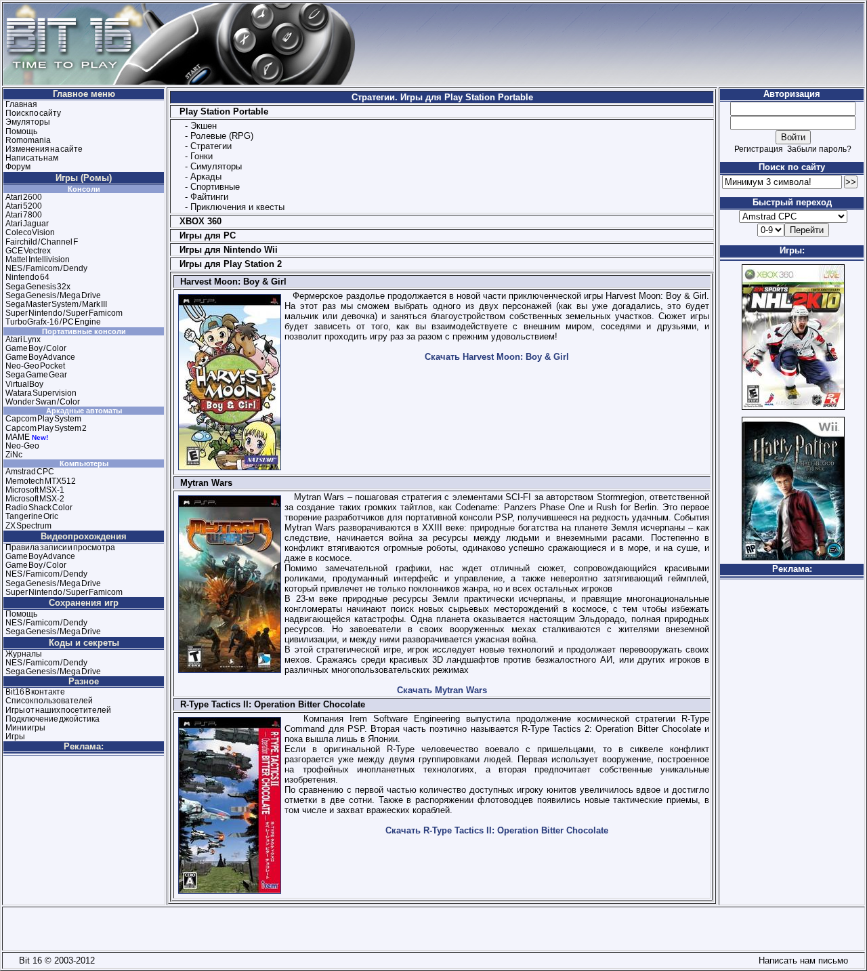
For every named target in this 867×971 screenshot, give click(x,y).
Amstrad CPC (29, 471)
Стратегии (211, 146)
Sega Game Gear (36, 374)
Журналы (23, 654)
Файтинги (209, 197)
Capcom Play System (43, 418)
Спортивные (215, 187)
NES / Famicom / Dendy (46, 268)
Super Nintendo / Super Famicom (64, 313)
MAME (17, 437)
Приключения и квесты (237, 207)
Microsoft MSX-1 (34, 490)
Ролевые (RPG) (221, 136)
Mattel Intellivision (37, 259)
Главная (21, 104)
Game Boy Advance (40, 357)
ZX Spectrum (28, 526)
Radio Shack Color (38, 507)
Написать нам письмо (800, 960)
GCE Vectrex (28, 250)
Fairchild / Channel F (41, 242)
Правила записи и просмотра (60, 547)
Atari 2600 (23, 197)
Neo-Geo (22, 446)
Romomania (28, 140)
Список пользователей (49, 700)
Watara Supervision (41, 393)
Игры (15, 736)
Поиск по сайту (33, 113)
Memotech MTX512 (40, 481)
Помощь (21, 131)
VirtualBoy (24, 384)
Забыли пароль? (819, 149)
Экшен (203, 126)
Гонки (201, 156)
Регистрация (758, 149)
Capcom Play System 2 (46, 428)
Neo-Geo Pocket (35, 366)
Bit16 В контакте (35, 692)
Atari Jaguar (27, 223)
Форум (17, 166)
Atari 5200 (23, 206)
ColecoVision (30, 232)
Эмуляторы (27, 122)
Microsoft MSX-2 (34, 498)
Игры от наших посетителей (58, 710)
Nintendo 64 (27, 277)
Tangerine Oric (31, 516)
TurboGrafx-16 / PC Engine (53, 322)
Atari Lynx (23, 339)
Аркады (205, 176)
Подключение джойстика (52, 719)
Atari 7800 (23, 215)
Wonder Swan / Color (42, 402)
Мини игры (25, 727)
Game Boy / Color (35, 348)
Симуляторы (216, 166)
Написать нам (31, 158)
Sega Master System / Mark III (56, 304)
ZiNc (13, 454)
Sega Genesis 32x (37, 286)
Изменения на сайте (44, 149)
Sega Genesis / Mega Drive (53, 295)
